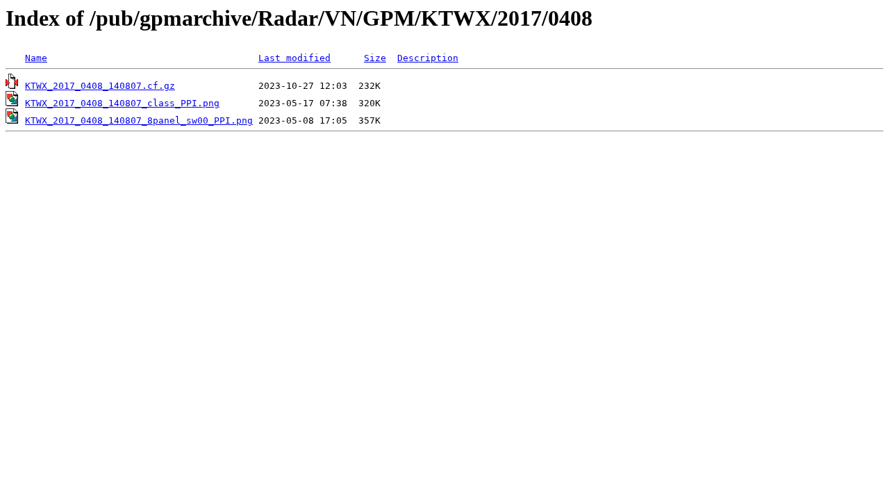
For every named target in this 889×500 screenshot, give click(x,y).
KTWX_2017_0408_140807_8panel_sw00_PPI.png (139, 120)
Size (375, 58)
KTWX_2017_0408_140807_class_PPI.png (122, 103)
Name (36, 58)
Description (427, 58)
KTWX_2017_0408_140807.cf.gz (100, 86)
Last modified (294, 58)
